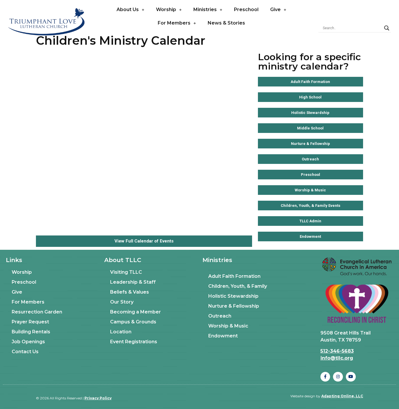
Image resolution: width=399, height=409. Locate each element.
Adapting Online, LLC (342, 396)
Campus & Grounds (133, 322)
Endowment (223, 336)
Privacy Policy (98, 398)
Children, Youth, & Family (237, 286)
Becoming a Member (135, 312)
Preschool (246, 9)
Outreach (219, 316)
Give (275, 9)
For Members (174, 23)
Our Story (121, 302)
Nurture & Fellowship (233, 306)
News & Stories (226, 23)
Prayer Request (30, 322)
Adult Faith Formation (234, 276)
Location (120, 332)
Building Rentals (31, 332)
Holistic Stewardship (233, 296)
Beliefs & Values (129, 292)
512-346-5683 (337, 351)
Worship (166, 9)
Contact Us (25, 351)
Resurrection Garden (37, 312)
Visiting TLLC (126, 272)
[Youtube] (351, 377)
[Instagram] (338, 377)
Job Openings (28, 341)
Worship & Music (228, 326)
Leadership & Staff (133, 282)
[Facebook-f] (325, 377)
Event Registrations (133, 341)
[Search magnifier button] (387, 28)
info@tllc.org (336, 358)
